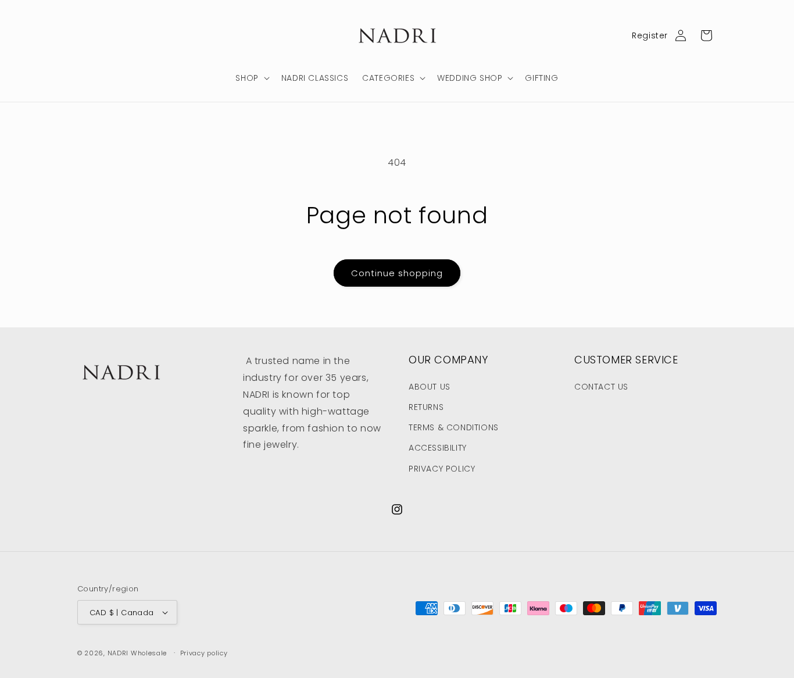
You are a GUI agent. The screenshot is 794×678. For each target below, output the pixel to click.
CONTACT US (601, 386)
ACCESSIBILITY (438, 448)
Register (650, 35)
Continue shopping (397, 273)
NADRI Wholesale (137, 653)
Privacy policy (204, 653)
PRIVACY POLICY (442, 468)
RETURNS (426, 407)
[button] (251, 78)
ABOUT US (429, 386)
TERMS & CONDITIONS (454, 427)
